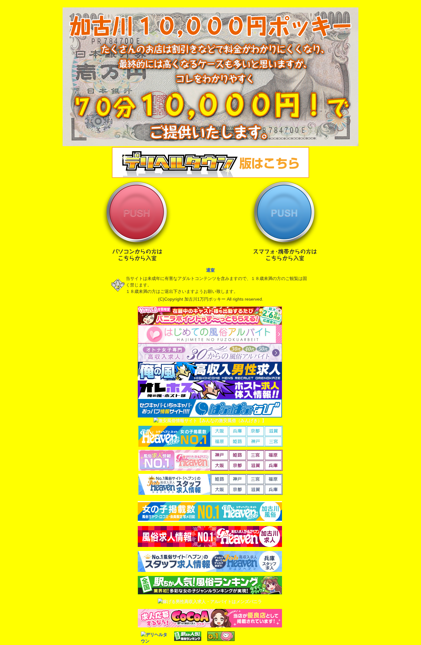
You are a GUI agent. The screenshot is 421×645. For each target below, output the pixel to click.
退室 (210, 270)
